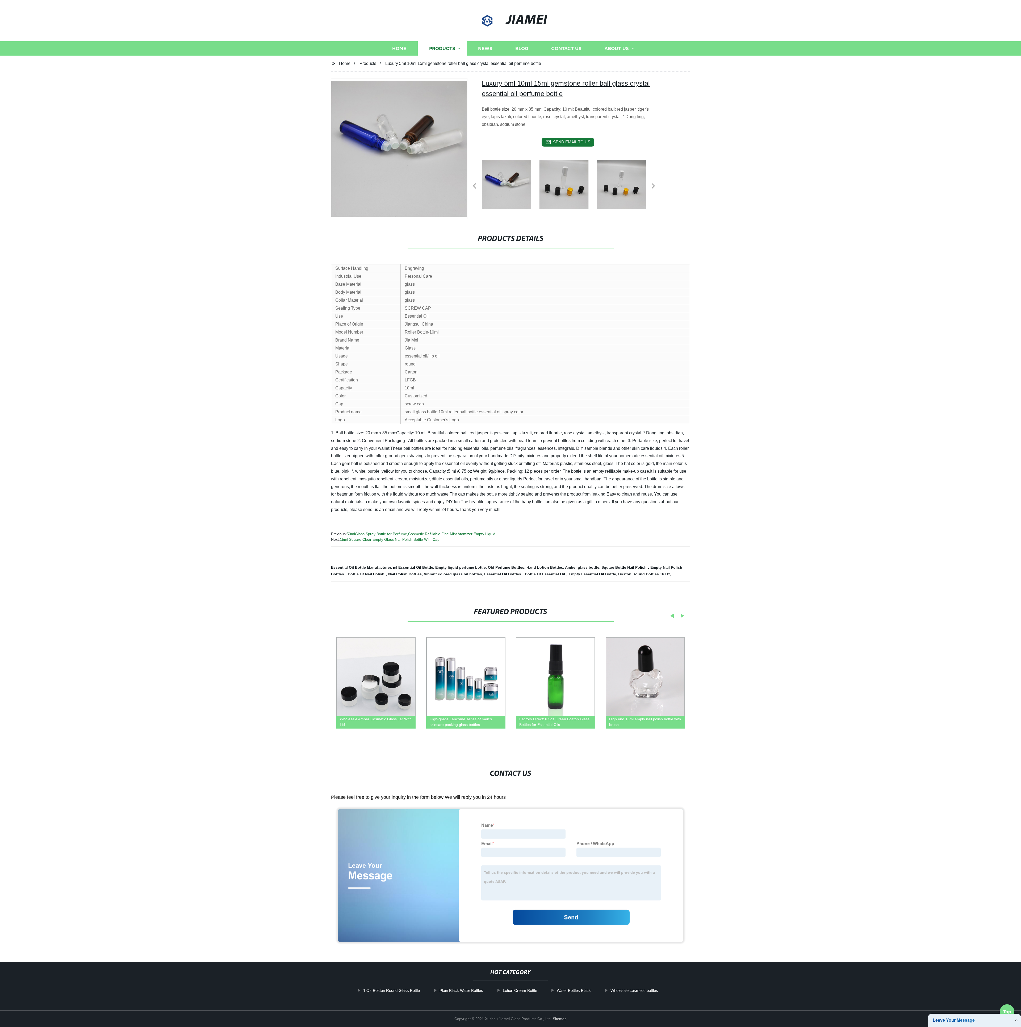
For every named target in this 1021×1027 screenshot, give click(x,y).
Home (399, 48)
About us (616, 48)
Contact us (566, 48)
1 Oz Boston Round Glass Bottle (391, 990)
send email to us (571, 142)
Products (442, 48)
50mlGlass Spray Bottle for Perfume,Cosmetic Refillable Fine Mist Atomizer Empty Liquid (421, 534)
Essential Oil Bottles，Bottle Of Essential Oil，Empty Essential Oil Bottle (550, 574)
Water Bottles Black (574, 990)
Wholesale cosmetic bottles (634, 990)
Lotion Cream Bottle (520, 990)
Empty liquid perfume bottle (460, 567)
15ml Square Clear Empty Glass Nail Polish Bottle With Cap (390, 539)
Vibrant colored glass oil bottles (453, 574)
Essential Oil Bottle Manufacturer (361, 567)
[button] (474, 186)
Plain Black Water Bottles (461, 990)
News (485, 48)
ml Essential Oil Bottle (413, 567)
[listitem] (510, 184)
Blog (521, 48)
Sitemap (560, 1019)
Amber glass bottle (582, 567)
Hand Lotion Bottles (544, 567)
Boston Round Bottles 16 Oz (644, 574)
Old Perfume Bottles (506, 567)
